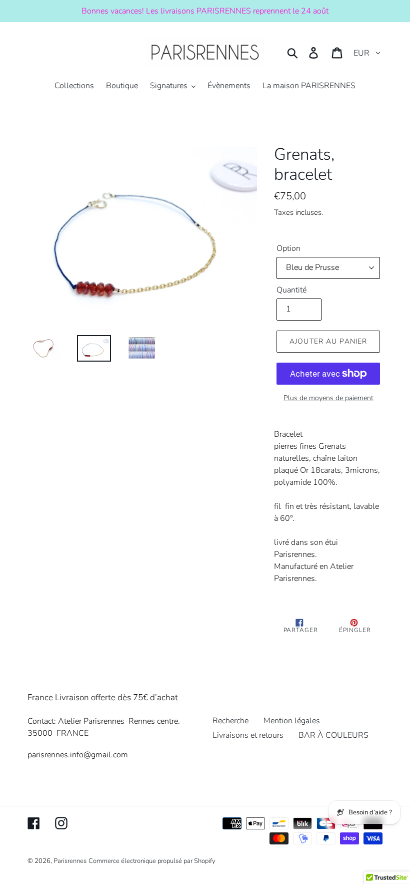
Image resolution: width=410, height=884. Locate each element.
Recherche (230, 720)
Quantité (291, 290)
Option (288, 248)
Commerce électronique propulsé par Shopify (152, 860)
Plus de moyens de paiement (329, 398)
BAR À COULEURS (333, 735)
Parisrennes (70, 860)
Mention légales (292, 720)
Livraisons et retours (248, 735)
